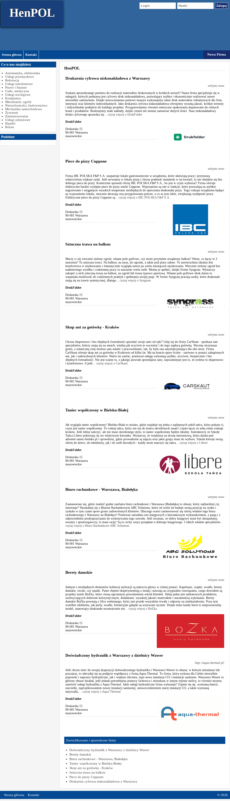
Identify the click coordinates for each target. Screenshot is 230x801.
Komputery (13, 98)
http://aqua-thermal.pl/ (209, 663)
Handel (10, 123)
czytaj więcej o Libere (193, 442)
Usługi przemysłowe (19, 76)
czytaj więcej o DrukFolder (125, 114)
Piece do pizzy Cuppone (86, 777)
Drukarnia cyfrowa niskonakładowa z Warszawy (103, 781)
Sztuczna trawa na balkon (87, 772)
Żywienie (11, 112)
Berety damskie (80, 754)
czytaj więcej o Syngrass (135, 280)
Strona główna (12, 54)
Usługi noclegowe (18, 94)
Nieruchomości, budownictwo (26, 105)
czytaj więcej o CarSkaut (112, 363)
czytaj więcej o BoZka (142, 608)
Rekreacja (12, 80)
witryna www (216, 85)
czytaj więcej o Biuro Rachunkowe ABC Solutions (97, 525)
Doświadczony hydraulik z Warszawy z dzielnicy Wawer (109, 750)
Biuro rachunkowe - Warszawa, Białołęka (98, 759)
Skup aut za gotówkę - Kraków (91, 768)
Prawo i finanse (16, 87)
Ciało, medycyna (17, 91)
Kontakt (31, 54)
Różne (9, 127)
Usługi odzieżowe (17, 120)
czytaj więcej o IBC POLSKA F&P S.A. (144, 197)
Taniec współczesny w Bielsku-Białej (95, 763)
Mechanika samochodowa (23, 109)
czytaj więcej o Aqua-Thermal (101, 691)
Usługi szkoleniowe (19, 84)
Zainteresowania (16, 116)
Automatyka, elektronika (22, 73)
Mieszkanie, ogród (18, 102)
